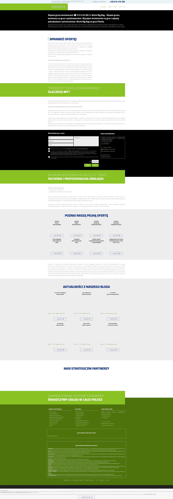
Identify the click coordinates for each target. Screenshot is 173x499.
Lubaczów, (92, 460)
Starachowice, (87, 462)
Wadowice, (76, 467)
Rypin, (102, 471)
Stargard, (78, 475)
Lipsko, (124, 448)
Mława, (82, 448)
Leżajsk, (67, 460)
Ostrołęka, (106, 448)
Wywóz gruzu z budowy (54, 420)
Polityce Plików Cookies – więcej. (150, 494)
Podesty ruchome (53, 424)
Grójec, (80, 450)
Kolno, (83, 469)
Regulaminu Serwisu (71, 148)
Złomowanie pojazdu (54, 414)
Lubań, (70, 456)
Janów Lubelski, (69, 463)
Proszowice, (102, 467)
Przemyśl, (89, 460)
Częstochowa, (65, 451)
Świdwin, (100, 475)
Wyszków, (113, 448)
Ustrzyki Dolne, (110, 460)
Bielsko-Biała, (76, 451)
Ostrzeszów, (74, 454)
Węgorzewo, (81, 470)
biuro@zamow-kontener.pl (99, 2)
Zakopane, (55, 467)
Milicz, (116, 456)
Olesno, (59, 459)
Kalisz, (55, 454)
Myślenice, (106, 467)
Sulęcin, (73, 464)
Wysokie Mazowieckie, (72, 469)
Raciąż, (56, 436)
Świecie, (61, 471)
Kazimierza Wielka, (77, 462)
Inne (97, 480)
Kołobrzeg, (93, 475)
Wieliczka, (99, 467)
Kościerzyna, (55, 474)
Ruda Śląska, (83, 451)
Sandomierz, (63, 462)
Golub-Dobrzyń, (106, 471)
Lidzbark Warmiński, (69, 470)
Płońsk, (84, 448)
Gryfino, (68, 475)
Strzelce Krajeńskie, (78, 464)
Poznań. (81, 455)
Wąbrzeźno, (99, 471)
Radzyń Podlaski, (107, 463)
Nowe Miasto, (102, 470)
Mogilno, (78, 471)
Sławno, (87, 475)
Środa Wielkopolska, (75, 455)
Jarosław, (95, 460)
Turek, (89, 454)
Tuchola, (58, 471)
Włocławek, (121, 471)
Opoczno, (102, 466)
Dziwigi (51, 425)
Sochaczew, (86, 450)
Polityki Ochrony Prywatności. (82, 148)
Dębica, (70, 460)
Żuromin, (90, 448)
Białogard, (90, 475)
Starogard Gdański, (70, 474)
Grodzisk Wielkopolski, (100, 454)
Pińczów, (67, 462)
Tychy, (89, 451)
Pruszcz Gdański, (101, 474)
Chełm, (98, 463)
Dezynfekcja (78, 419)
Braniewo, (108, 470)
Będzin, (123, 451)
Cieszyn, (68, 452)
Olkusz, (83, 467)
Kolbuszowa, (82, 460)
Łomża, (81, 469)
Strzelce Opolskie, (54, 459)
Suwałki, (53, 469)
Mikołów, (59, 451)
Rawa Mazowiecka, (54, 466)
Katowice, (52, 451)
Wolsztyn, (49, 455)
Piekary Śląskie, (50, 452)
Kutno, (63, 466)
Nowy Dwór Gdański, (92, 474)
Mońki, (58, 469)
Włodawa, (103, 463)
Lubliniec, (76, 452)
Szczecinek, (104, 475)
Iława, (105, 470)
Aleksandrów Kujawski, (93, 471)
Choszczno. (120, 475)
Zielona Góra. (97, 464)
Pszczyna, (56, 451)
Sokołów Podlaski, (73, 450)
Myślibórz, (110, 475)
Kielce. (108, 462)
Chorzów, (91, 451)
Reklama (107, 480)
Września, (92, 454)
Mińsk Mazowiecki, (59, 448)
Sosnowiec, (69, 451)
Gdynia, (110, 474)
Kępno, (60, 454)
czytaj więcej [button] (59, 319)
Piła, (58, 455)
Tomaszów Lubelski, (86, 463)
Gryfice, (65, 475)
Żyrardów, (82, 450)
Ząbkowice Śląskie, (112, 456)
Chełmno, (110, 471)
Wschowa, (53, 464)
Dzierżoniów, (101, 456)
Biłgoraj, (100, 463)
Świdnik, (73, 463)
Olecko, (89, 470)
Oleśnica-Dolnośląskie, (121, 456)
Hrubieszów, (95, 463)
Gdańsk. (112, 474)
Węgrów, (77, 450)
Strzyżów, (72, 460)
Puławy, (55, 463)
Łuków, (63, 463)
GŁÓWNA (104, 7)
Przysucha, (49, 450)
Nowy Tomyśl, (120, 454)
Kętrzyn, (74, 470)
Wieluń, (78, 466)
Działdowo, (95, 470)
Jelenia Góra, (56, 456)
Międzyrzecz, (85, 464)
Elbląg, (111, 470)
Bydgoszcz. (50, 473)
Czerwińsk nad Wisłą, (51, 436)
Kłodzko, (104, 456)
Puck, (88, 474)
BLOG (120, 7)
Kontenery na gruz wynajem (81, 420)
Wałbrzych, (97, 456)
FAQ (124, 7)
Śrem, (79, 455)
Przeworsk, (85, 460)
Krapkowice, (62, 459)
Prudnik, (74, 459)
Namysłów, (79, 459)
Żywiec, (74, 452)
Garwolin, (64, 450)
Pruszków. (114, 450)
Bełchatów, (106, 466)
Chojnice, (61, 474)
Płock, (54, 448)
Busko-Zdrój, (83, 462)
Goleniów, (62, 475)
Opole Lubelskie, (59, 463)
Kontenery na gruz (79, 415)
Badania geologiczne (80, 414)
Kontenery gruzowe (54, 422)
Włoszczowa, (57, 462)
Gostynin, (59, 450)
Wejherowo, (86, 474)
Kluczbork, (65, 459)
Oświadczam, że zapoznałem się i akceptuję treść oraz (69, 149)
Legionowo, (95, 450)
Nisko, (63, 460)
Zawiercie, (59, 452)
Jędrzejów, (72, 462)
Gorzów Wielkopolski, (91, 464)
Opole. (88, 459)
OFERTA (115, 7)
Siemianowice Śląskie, (108, 451)
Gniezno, (80, 454)
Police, (76, 475)
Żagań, (58, 464)
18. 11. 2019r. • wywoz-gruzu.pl (56, 313)
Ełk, (93, 470)
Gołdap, (84, 470)
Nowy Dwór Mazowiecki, (73, 448)
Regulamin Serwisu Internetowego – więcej (23, 492)
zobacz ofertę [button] (56, 235)
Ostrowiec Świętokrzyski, (100, 462)
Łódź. (124, 466)
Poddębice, (83, 466)
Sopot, (108, 474)
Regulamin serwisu (67, 480)
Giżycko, (91, 470)
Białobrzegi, (117, 448)
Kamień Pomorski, (72, 475)
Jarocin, (58, 454)
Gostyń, (95, 454)
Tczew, (66, 474)
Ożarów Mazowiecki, (110, 450)
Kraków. (117, 467)
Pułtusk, (87, 448)
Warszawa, (99, 450)
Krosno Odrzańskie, (69, 464)
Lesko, (98, 460)
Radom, (102, 450)
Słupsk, (105, 474)
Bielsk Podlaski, (89, 469)
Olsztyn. (113, 470)
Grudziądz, (117, 471)
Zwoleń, (56, 450)
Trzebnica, (58, 458)
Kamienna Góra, (66, 456)
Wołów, (62, 458)
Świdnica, (107, 456)
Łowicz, (58, 466)
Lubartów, (78, 463)
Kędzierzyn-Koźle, (70, 459)
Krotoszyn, (63, 454)
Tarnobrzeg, (56, 460)
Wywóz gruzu (78, 417)
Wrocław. (64, 458)
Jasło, (104, 460)
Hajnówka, (85, 469)
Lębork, (80, 474)
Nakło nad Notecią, (74, 471)
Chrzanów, (86, 467)
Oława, (49, 458)
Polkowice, (93, 456)
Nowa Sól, (64, 464)
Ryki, (53, 463)
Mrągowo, (64, 470)
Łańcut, (79, 460)
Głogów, (86, 456)
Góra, (88, 456)
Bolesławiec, (60, 456)
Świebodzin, (61, 464)
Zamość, (81, 463)
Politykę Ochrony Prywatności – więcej (7, 492)
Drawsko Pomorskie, (115, 475)
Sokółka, (93, 469)
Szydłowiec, (53, 450)
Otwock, (92, 450)
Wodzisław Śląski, (64, 452)
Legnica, (83, 456)
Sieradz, (81, 466)
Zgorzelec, (77, 456)
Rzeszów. (114, 460)
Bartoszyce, (77, 470)
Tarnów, (115, 467)
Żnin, (70, 471)
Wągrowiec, (61, 455)
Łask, (89, 466)
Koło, (82, 454)
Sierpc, (62, 450)
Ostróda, (99, 470)
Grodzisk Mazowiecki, (65, 448)
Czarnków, (56, 455)
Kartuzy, (97, 474)
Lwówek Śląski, (73, 456)
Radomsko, (99, 466)
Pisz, (86, 470)
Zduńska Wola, (71, 466)
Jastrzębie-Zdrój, (98, 451)
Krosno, (102, 460)
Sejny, (56, 469)
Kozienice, (121, 448)
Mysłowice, (103, 451)
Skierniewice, (67, 466)
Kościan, (105, 454)
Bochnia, (112, 467)
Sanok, (100, 460)
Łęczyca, (61, 466)
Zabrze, (72, 451)
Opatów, (69, 462)
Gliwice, (62, 451)
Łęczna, (76, 463)
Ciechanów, (78, 448)
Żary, (56, 464)
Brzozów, (106, 460)
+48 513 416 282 (117, 1)
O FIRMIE (109, 7)
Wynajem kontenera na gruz (55, 415)
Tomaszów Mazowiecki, (94, 466)
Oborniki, (66, 455)
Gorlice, (96, 467)
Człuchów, (58, 474)
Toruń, (124, 471)
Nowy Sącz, (89, 467)
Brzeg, (86, 459)
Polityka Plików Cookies (90, 480)
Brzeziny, (116, 466)
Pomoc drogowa (53, 412)
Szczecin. (81, 475)
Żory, (113, 451)
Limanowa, (93, 467)
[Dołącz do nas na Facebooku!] (48, 2)
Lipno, (88, 471)
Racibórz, (115, 451)
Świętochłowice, (55, 452)
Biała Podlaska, (115, 463)
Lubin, (91, 456)
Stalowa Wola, (60, 460)
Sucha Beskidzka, (59, 467)
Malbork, (74, 474)
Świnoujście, (59, 475)
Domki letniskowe (79, 412)
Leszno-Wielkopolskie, (110, 454)
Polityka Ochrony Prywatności (78, 480)
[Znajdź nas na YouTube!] (50, 2)
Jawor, (63, 456)
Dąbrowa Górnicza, (84, 452)
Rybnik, (86, 451)
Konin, (85, 454)
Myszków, (71, 452)
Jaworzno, (94, 451)
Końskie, (105, 462)
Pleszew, (77, 454)
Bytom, (79, 451)
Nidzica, (62, 470)
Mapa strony (101, 480)
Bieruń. (88, 452)
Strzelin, (51, 458)
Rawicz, (124, 454)
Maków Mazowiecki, (95, 448)
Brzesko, (73, 467)
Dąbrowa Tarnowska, (69, 467)
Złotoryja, (80, 456)
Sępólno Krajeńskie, (66, 471)
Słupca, (87, 454)
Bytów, (83, 474)
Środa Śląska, (55, 458)
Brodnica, (113, 471)
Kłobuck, (80, 452)
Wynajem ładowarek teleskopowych (57, 417)
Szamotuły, (70, 455)
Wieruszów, (75, 466)
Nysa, (77, 459)
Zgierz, (119, 466)
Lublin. (119, 463)
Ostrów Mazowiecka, (101, 448)
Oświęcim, (80, 467)
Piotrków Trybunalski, (111, 466)
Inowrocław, (82, 471)
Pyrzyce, (107, 475)
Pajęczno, (87, 466)
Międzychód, (116, 454)
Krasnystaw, (91, 463)
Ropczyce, (76, 460)
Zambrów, (67, 469)
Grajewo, (60, 469)
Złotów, (64, 455)
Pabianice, (121, 466)
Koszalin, (84, 475)
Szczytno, (59, 470)
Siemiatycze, (78, 469)
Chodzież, (52, 455)
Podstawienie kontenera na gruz (82, 422)
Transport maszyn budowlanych (56, 419)
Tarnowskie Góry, (119, 451)
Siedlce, (69, 450)
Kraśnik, (65, 463)
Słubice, (82, 464)
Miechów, (109, 467)
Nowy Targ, (64, 467)
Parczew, (111, 463)
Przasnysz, (110, 448)
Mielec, (65, 460)
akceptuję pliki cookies (86, 497)
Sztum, (64, 474)
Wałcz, (98, 475)
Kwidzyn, (77, 474)
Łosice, (67, 450)
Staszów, (60, 462)
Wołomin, (104, 450)
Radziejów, (85, 471)
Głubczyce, (83, 459)
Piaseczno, (89, 450)
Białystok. (96, 469)
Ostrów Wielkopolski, (68, 454)
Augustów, (63, 469)
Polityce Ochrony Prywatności (74, 151)
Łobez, (96, 475)
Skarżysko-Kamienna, (92, 462)
